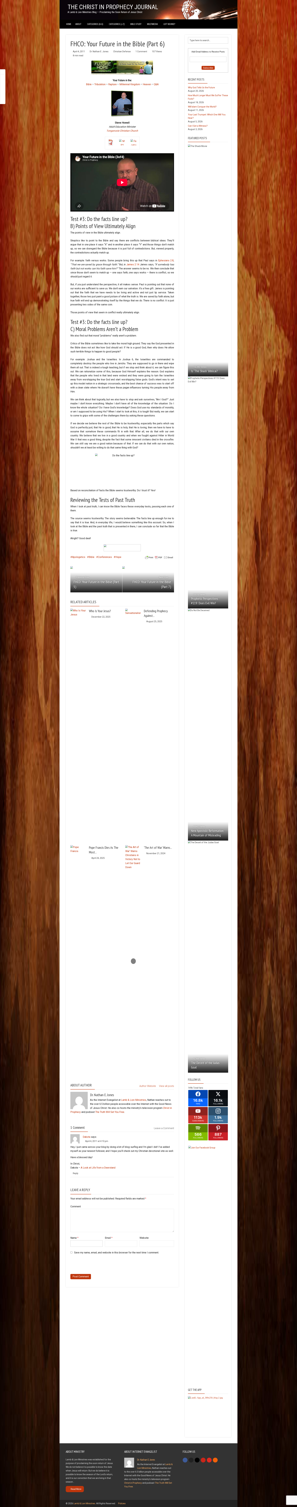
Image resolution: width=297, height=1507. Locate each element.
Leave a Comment (164, 1128)
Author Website (147, 1086)
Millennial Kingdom (129, 84)
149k (190, 1088)
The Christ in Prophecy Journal (113, 7)
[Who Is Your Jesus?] (78, 616)
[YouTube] (209, 1460)
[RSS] (215, 1460)
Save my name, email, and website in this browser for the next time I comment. (116, 1252)
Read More (76, 1489)
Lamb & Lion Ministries (133, 1099)
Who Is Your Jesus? (100, 611)
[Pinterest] (203, 1460)
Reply (75, 1173)
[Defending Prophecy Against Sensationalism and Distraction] (133, 725)
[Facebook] (185, 1460)
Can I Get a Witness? (198, 126)
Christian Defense (122, 51)
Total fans (198, 1088)
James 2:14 (132, 264)
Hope (118, 557)
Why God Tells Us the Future (201, 87)
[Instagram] (197, 1460)
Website (144, 1237)
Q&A (156, 84)
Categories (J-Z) (117, 24)
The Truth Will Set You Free (109, 1112)
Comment (75, 1206)
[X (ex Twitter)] (191, 1460)
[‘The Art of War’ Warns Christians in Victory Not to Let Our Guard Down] (133, 961)
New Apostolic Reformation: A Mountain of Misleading (207, 832)
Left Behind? (169, 24)
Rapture (112, 84)
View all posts (166, 1086)
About (78, 24)
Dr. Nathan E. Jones (99, 51)
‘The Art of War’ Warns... (158, 847)
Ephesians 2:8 (166, 260)
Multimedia (152, 24)
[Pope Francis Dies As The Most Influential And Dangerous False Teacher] (78, 961)
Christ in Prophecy (133, 1483)
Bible (89, 84)
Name (74, 1237)
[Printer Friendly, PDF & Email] (159, 557)
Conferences (105, 557)
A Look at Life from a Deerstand (98, 1167)
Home (68, 24)
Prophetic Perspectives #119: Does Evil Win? (204, 600)
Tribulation (99, 84)
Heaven (147, 84)
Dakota (86, 1136)
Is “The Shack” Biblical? (204, 371)
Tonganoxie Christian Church (122, 130)
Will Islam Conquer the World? (202, 106)
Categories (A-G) (95, 24)
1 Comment (141, 51)
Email (108, 1237)
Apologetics (78, 557)
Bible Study (135, 24)
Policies (122, 1503)
